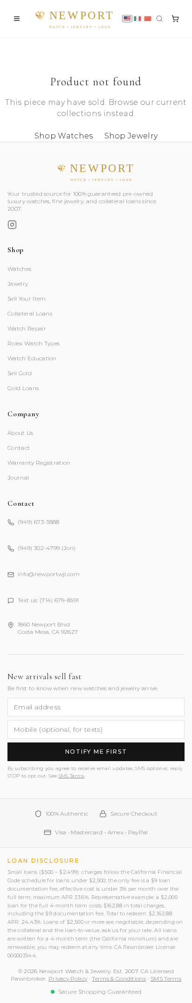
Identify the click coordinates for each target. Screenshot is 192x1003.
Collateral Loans (29, 313)
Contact (18, 447)
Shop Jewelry (131, 135)
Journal (18, 477)
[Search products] (159, 18)
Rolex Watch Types (33, 343)
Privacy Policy (67, 978)
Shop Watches (63, 135)
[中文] (148, 18)
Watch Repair (26, 328)
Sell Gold (19, 373)
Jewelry (17, 283)
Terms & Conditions (119, 978)
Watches (19, 268)
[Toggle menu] (16, 18)
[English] (127, 18)
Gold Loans (23, 388)
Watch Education (32, 358)
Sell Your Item (26, 298)
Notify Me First (96, 751)
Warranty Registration (39, 462)
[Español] (137, 18)
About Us (20, 432)
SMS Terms (71, 776)
